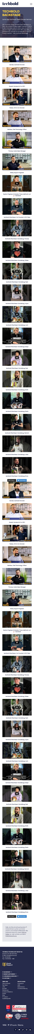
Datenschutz (21, 986)
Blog (3, 995)
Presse (4, 993)
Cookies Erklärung (22, 988)
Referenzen (5, 990)
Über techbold (6, 983)
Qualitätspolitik (6, 998)
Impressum (21, 983)
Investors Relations (7, 991)
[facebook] (15, 1029)
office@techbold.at (11, 955)
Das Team (5, 985)
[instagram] (26, 1029)
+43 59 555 (7, 957)
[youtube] (19, 1029)
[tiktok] (23, 1029)
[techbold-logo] (10, 2)
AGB (19, 985)
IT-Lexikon (5, 996)
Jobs (3, 986)
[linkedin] (30, 1029)
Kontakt (4, 988)
